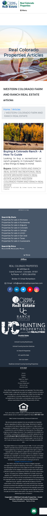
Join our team (23, 359)
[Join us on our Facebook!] (10, 289)
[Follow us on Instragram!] (36, 289)
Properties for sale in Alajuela (14, 225)
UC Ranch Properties (23, 351)
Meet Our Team (23, 379)
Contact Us (23, 381)
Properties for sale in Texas (13, 238)
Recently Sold (23, 387)
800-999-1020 (39, 415)
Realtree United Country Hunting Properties (23, 364)
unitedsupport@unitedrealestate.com (19, 436)
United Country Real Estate (23, 342)
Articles (16, 109)
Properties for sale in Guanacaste (16, 241)
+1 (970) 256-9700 (28, 274)
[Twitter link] (23, 289)
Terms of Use (23, 385)
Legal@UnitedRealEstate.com (23, 462)
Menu (24, 10)
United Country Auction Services (23, 346)
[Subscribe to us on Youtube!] (30, 289)
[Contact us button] (34, 511)
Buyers (7, 168)
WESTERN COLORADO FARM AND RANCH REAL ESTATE (23, 182)
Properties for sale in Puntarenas (16, 222)
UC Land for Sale (23, 355)
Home (6, 109)
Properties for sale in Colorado (15, 228)
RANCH (16, 168)
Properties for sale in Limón (13, 233)
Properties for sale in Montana (15, 220)
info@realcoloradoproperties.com (28, 283)
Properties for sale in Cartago (14, 230)
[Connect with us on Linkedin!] (16, 289)
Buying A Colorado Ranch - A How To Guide (22, 153)
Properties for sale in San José (14, 236)
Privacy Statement (23, 383)
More (27, 255)
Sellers (23, 377)
